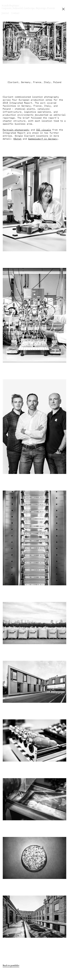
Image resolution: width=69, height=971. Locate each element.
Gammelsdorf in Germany (43, 138)
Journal (5, 12)
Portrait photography (16, 129)
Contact (15, 12)
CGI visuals (43, 129)
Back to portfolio (11, 965)
